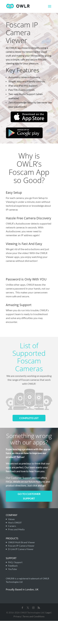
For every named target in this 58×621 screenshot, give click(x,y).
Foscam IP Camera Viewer (21, 545)
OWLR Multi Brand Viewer (21, 542)
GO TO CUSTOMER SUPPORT (29, 496)
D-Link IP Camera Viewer (21, 549)
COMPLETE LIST (29, 418)
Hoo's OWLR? (15, 522)
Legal (48, 612)
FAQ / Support (15, 562)
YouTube (12, 569)
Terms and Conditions (33, 616)
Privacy (17, 616)
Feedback (13, 565)
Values (11, 519)
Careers (12, 526)
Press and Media (16, 529)
